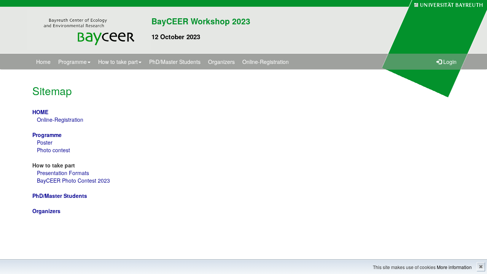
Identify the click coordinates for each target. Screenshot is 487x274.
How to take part (118, 61)
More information (454, 267)
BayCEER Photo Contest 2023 (73, 180)
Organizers (221, 61)
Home (43, 61)
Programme (72, 61)
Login (449, 61)
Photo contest (53, 150)
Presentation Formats (63, 173)
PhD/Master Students (175, 61)
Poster (45, 142)
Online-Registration (265, 61)
